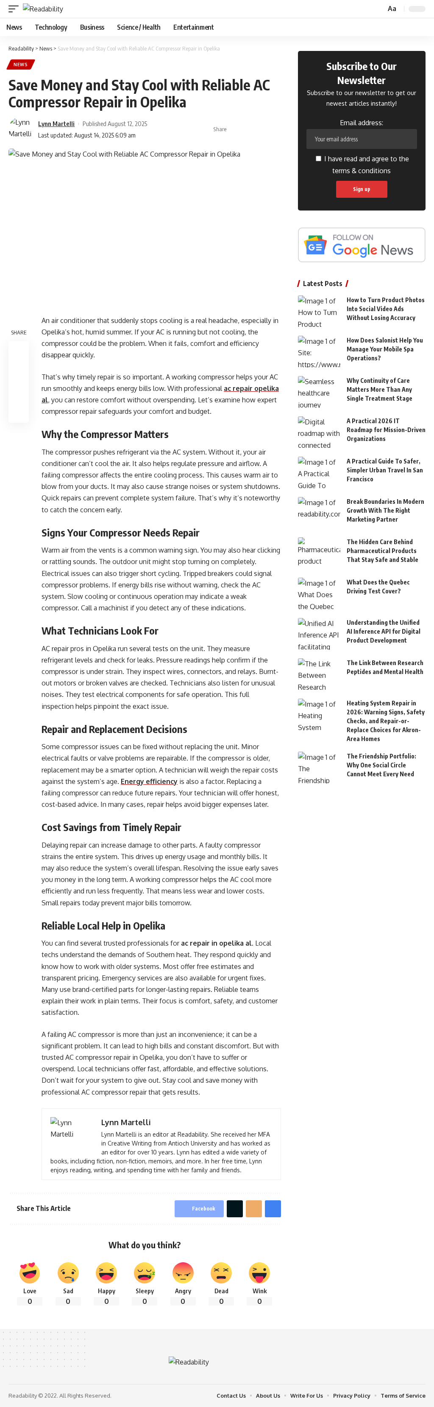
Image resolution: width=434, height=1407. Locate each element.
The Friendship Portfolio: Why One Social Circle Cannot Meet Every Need (381, 765)
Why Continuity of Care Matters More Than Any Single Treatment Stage (379, 389)
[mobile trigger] (15, 9)
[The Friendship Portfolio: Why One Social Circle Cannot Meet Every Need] (319, 768)
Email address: (361, 122)
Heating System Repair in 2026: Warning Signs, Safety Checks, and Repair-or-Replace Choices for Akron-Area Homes (386, 720)
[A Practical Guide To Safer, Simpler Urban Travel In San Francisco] (319, 473)
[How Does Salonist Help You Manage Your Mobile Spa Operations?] (319, 352)
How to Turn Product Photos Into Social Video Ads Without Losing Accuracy (386, 308)
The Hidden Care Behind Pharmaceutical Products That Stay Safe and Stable (382, 550)
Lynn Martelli (56, 123)
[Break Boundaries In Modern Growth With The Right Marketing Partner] (319, 513)
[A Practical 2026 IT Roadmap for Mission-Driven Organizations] (319, 432)
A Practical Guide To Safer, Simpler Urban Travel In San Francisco (385, 470)
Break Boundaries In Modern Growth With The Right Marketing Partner (385, 510)
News (21, 64)
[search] (378, 9)
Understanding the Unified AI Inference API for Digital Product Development (383, 631)
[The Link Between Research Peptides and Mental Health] (319, 674)
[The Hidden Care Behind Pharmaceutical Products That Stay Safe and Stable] (319, 553)
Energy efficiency (149, 781)
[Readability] (43, 9)
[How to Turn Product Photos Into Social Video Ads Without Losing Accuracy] (319, 311)
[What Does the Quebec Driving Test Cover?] (319, 593)
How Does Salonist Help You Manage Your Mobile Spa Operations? (385, 349)
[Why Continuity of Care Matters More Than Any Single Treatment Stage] (319, 392)
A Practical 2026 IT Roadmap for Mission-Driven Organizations (386, 429)
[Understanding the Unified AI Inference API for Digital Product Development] (319, 634)
